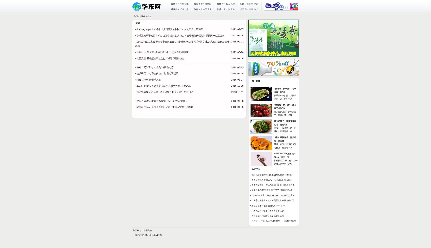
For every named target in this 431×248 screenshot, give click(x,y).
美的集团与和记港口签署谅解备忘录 (268, 216)
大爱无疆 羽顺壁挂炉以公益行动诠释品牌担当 (160, 58)
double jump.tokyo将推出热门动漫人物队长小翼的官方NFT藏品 (170, 29)
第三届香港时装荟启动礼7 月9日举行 (268, 206)
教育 (196, 9)
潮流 (251, 9)
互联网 (204, 4)
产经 (224, 4)
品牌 (247, 9)
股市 (187, 9)
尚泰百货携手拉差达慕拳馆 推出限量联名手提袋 (273, 185)
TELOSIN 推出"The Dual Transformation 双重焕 (273, 195)
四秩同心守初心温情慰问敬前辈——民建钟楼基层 (274, 221)
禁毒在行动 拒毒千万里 (149, 79)
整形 (256, 9)
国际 (182, 4)
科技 (196, 4)
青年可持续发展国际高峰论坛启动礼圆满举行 (272, 180)
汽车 (251, 4)
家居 (256, 4)
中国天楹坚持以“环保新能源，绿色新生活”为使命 (162, 101)
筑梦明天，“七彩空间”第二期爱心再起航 (157, 73)
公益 (149, 16)
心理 (233, 4)
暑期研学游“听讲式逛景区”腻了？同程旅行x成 (272, 190)
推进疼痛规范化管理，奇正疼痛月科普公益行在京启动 (165, 92)
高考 (210, 9)
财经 (173, 9)
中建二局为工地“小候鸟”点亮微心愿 (155, 67)
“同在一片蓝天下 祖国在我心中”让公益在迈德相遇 (162, 52)
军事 (187, 4)
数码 (209, 4)
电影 (228, 9)
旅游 (247, 4)
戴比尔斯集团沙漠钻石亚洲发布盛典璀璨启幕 (272, 175)
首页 (136, 16)
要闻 (177, 9)
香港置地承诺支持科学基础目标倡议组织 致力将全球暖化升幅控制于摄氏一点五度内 (180, 35)
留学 (200, 9)
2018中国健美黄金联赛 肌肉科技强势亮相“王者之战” (164, 85)
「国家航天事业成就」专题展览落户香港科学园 (273, 200)
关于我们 (137, 230)
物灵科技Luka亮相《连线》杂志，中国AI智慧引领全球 (165, 107)
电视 (233, 9)
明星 (224, 9)
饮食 (228, 4)
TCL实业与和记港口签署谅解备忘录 (268, 211)
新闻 (173, 4)
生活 (242, 4)
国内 (177, 4)
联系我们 (148, 230)
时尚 (242, 9)
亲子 (205, 9)
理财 (182, 9)
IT (199, 4)
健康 (219, 4)
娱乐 (219, 9)
